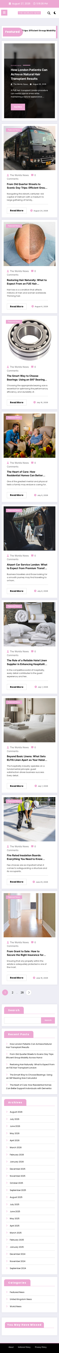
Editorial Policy (24, 1347)
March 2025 (16, 1232)
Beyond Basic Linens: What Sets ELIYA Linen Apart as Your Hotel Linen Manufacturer (26, 758)
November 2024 (17, 1261)
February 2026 (17, 1154)
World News (15, 1306)
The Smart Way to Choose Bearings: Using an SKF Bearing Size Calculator (26, 377)
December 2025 (17, 1169)
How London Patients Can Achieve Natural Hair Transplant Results (29, 74)
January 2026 (17, 1161)
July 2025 (14, 1204)
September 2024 (18, 1268)
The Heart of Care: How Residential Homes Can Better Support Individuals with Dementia (25, 473)
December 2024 (17, 1254)
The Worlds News (20, 84)
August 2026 (16, 1112)
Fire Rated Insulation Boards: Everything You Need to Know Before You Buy (24, 857)
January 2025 (17, 1247)
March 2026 (16, 1147)
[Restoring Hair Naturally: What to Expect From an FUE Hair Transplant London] (29, 243)
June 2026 (15, 1126)
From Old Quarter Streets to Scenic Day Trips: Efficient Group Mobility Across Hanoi (26, 186)
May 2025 (15, 1218)
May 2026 (15, 1133)
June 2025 (15, 1211)
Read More (18, 107)
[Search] (49, 13)
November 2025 (17, 1176)
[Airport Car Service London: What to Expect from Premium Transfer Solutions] (29, 528)
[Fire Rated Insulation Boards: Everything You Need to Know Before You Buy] (29, 819)
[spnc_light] (55, 13)
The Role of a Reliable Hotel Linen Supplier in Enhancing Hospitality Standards (27, 662)
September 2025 (18, 1190)
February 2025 (17, 1239)
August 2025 (16, 1197)
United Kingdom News (21, 1299)
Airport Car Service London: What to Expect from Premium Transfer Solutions (27, 566)
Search (14, 1010)
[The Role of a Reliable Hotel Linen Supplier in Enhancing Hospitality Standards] (29, 624)
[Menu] (4, 13)
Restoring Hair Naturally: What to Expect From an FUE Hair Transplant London (27, 282)
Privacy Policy (41, 1347)
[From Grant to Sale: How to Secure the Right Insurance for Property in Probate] (29, 915)
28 (22, 992)
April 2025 (15, 1225)
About (11, 1347)
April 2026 (15, 1140)
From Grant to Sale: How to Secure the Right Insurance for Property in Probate (25, 953)
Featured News (16, 65)
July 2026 (14, 1119)
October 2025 (16, 1183)
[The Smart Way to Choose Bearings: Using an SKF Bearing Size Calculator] (29, 339)
